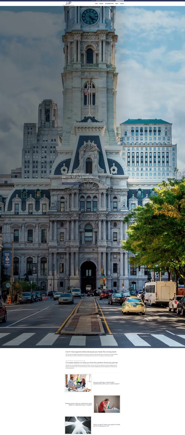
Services (101, 3)
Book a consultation (119, 0)
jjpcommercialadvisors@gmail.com (108, 0)
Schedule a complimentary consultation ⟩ (72, 183)
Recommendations (109, 3)
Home (96, 3)
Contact (122, 3)
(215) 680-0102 (98, 0)
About (116, 3)
